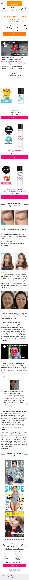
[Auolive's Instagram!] (14, 570)
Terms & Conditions (17, 577)
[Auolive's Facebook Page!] (10, 570)
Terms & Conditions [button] (17, 559)
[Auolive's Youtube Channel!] (18, 570)
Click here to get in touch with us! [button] (14, 549)
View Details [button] (14, 117)
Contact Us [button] (18, 551)
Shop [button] (5, 556)
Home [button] (5, 551)
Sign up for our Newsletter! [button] (14, 3)
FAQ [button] (16, 553)
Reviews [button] (6, 558)
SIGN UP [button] (14, 565)
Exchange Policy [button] (19, 556)
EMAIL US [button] (14, 33)
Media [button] (5, 553)
